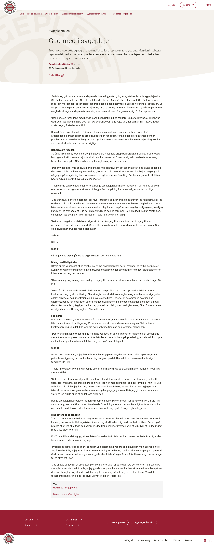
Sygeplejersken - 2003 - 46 (98, 14)
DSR (22, 14)
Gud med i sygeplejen (122, 14)
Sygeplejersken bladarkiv (72, 14)
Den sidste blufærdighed (66, 494)
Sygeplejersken (51, 14)
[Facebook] (205, 540)
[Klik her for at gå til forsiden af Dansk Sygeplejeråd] (85, 5)
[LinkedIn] (210, 540)
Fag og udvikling (34, 14)
